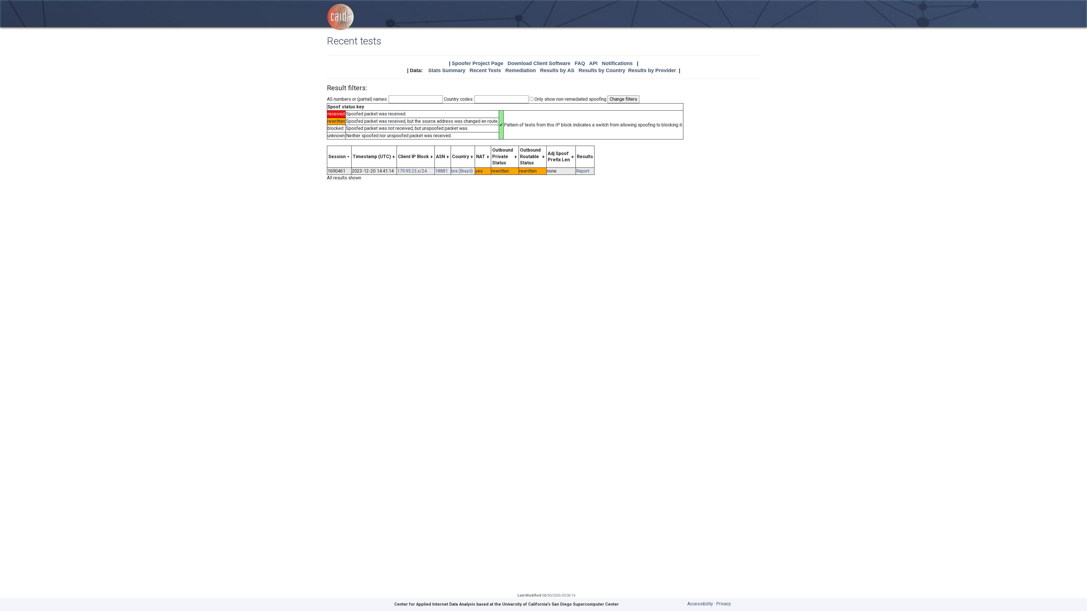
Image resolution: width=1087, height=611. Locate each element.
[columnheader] (339, 156)
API (593, 63)
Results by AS (557, 70)
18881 (441, 171)
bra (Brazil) (462, 171)
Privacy (723, 603)
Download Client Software (539, 63)
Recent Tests (485, 70)
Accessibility (700, 603)
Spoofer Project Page (477, 63)
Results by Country (602, 70)
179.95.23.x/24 (412, 171)
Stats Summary (446, 70)
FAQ (580, 63)
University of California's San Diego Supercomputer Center (560, 604)
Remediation (520, 70)
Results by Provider (652, 70)
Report (582, 171)
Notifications (617, 63)
